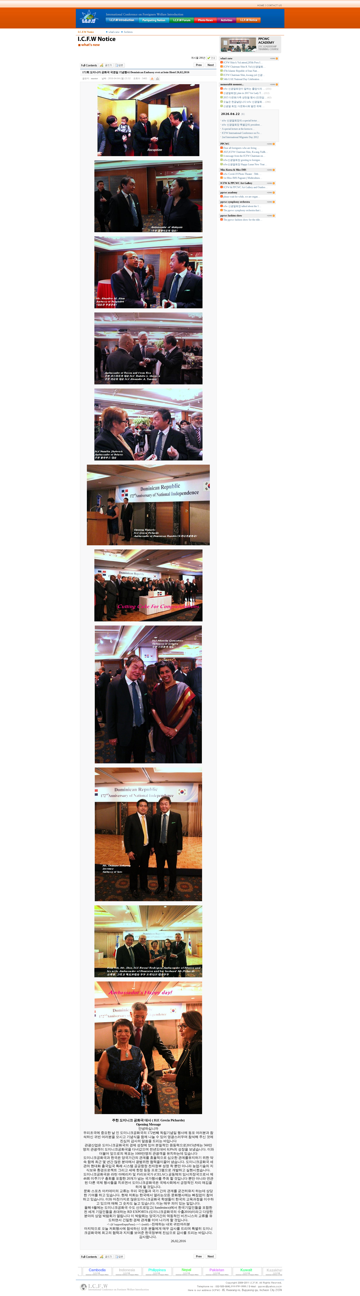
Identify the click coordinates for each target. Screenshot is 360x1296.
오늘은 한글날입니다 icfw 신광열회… (244, 101)
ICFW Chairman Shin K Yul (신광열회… (244, 66)
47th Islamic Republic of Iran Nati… (241, 70)
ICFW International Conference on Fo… (242, 133)
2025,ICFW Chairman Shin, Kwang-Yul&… (245, 152)
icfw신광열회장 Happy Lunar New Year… (245, 164)
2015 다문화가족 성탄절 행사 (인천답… (245, 97)
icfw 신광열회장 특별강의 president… (242, 124)
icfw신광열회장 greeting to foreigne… (242, 160)
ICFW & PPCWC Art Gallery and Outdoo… (245, 187)
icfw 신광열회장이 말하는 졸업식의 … (244, 88)
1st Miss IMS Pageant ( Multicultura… (242, 178)
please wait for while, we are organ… (241, 196)
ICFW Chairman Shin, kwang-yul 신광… (244, 75)
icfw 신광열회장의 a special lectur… (240, 120)
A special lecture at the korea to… (238, 128)
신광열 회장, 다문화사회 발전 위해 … (244, 106)
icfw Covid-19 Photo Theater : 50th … (242, 174)
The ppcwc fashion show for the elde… (242, 219)
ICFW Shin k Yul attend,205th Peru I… (243, 62)
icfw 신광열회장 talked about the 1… (242, 206)
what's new (114, 32)
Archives (128, 32)
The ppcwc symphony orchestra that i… (243, 210)
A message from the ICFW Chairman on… (244, 155)
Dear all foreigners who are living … (241, 148)
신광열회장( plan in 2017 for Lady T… (243, 93)
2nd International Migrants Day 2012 (240, 137)
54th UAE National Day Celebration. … (243, 79)
